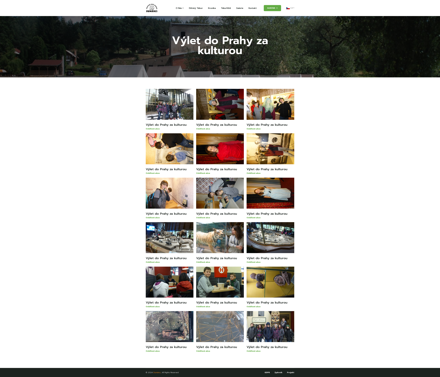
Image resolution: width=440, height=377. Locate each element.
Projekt (290, 372)
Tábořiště (226, 8)
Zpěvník (278, 372)
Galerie (239, 8)
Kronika (212, 8)
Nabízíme (271, 8)
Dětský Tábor (196, 8)
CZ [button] (291, 8)
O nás (179, 8)
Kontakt (253, 8)
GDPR (267, 372)
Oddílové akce (153, 128)
